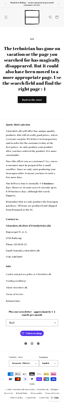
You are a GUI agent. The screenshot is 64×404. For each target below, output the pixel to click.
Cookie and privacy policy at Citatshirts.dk (28, 274)
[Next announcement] (58, 4)
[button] (6, 17)
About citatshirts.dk (17, 287)
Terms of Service (14, 294)
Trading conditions (16, 280)
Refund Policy (13, 301)
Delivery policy (16, 397)
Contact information (47, 397)
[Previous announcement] (5, 4)
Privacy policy (36, 393)
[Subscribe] (54, 322)
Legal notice (31, 397)
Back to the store (32, 99)
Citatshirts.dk (18, 389)
